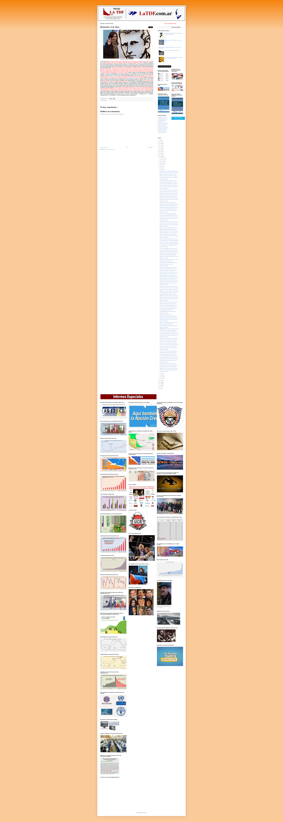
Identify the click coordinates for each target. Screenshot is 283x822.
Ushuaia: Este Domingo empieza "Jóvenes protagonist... (169, 325)
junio (161, 167)
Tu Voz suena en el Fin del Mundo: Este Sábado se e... (169, 215)
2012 (160, 385)
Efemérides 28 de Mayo (164, 201)
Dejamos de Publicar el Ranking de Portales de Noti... (169, 238)
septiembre (162, 162)
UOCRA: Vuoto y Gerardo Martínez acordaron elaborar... (169, 290)
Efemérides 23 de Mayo (164, 246)
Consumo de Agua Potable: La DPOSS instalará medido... (169, 243)
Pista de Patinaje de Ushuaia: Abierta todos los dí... (168, 275)
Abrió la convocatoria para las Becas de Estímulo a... (169, 343)
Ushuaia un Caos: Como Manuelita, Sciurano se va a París (173, 41)
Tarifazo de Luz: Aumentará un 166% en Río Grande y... (169, 286)
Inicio (128, 147)
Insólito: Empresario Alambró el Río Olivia (172, 50)
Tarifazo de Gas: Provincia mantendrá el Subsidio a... (169, 350)
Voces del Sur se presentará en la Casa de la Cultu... (168, 346)
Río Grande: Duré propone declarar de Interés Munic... (169, 230)
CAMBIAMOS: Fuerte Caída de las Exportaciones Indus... (169, 328)
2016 (160, 156)
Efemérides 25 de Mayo (164, 226)
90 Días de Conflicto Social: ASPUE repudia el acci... (169, 175)
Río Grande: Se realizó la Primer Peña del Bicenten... (169, 210)
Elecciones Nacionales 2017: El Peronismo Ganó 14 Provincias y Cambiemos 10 (173, 34)
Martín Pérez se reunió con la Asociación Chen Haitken (169, 224)
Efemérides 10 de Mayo (164, 371)
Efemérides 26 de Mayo (164, 219)
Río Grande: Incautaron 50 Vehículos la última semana (169, 235)
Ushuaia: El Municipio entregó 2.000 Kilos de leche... (169, 358)
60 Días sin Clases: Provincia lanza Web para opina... (169, 262)
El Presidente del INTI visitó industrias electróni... (168, 229)
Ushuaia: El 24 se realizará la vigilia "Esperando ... (168, 254)
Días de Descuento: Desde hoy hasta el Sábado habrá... (169, 281)
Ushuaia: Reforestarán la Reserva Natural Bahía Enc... (169, 316)
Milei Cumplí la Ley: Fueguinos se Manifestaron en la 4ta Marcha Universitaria (170, 48)
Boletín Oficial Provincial (163, 119)
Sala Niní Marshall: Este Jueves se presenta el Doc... (168, 366)
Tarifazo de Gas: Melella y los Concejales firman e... (168, 234)
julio (161, 166)
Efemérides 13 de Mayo (164, 336)
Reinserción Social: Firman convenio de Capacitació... (169, 193)
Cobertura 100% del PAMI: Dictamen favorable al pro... (169, 256)
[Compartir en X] (112, 98)
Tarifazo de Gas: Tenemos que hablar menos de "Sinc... (169, 289)
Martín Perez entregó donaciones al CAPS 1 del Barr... (169, 197)
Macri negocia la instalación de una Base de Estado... (169, 302)
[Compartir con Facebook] (114, 98)
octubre (161, 161)
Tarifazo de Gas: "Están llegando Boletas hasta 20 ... (168, 305)
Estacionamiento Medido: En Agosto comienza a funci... (169, 357)
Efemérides (104, 100)
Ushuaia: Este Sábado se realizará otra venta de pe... (168, 341)
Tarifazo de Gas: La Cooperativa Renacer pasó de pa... (169, 272)
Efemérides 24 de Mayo (164, 237)
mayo (161, 169)
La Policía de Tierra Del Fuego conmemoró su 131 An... (169, 333)
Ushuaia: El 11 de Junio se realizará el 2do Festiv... (168, 174)
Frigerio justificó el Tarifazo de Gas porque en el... (168, 270)
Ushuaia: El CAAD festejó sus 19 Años (166, 264)
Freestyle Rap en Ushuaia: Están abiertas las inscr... (168, 352)
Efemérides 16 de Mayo (164, 320)
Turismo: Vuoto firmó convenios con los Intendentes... (169, 185)
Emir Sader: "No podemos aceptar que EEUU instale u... (169, 204)
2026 (160, 140)
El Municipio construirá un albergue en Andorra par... (169, 295)
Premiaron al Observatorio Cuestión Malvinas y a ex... (169, 279)
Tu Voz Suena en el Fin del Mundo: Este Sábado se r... (169, 335)
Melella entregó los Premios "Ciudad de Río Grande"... (169, 368)
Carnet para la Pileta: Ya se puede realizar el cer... (168, 363)
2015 (160, 380)
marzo (161, 375)
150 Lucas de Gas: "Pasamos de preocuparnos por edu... (169, 287)
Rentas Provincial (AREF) (163, 124)
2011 (160, 387)
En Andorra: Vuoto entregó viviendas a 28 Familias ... (169, 242)
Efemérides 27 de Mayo (164, 212)
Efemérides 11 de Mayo (164, 361)
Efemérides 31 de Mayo (164, 178)
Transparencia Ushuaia (162, 132)
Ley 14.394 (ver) (112, 76)
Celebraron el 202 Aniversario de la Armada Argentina (169, 297)
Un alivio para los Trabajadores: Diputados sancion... (169, 267)
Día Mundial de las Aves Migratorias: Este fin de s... (168, 360)
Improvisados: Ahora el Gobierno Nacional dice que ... (169, 227)
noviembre (162, 159)
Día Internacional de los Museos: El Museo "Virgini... (169, 298)
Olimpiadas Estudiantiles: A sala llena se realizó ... (168, 294)
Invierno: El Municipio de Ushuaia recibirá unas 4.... (169, 245)
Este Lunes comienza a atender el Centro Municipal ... (169, 331)
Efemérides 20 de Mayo (164, 265)
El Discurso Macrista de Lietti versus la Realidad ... (168, 213)
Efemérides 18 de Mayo (164, 300)
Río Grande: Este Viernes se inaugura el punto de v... (169, 180)
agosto (161, 164)
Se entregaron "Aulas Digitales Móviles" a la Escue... (169, 355)
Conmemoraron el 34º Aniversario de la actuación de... (169, 223)
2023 (160, 145)
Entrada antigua (150, 147)
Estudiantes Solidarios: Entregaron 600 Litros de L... (169, 205)
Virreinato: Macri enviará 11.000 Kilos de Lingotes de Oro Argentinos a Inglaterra (173, 58)
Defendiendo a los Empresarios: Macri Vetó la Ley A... (169, 259)
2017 (160, 154)
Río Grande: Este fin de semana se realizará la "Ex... (168, 354)
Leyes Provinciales (162, 125)
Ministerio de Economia (163, 122)
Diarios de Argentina (178, 118)
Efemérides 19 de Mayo (164, 284)
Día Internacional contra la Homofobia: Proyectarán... (169, 317)
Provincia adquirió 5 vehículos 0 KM (166, 324)
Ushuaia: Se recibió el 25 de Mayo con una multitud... (169, 216)
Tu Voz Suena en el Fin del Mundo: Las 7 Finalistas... (169, 183)
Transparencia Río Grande (163, 128)
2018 (160, 153)
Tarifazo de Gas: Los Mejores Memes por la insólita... (169, 249)
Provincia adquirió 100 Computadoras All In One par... (169, 186)
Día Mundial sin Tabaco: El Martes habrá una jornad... (169, 194)
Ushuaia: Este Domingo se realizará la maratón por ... (169, 347)
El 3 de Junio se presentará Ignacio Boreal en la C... (168, 306)
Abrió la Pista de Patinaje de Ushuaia (166, 314)
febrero (161, 376)
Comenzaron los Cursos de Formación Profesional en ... (169, 344)
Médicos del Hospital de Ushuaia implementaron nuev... (169, 276)
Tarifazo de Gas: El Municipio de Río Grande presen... (169, 322)
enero (161, 378)
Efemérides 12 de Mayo (164, 349)
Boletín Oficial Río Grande (163, 126)
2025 (160, 141)
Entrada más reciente (104, 147)
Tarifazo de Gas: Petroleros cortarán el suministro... (168, 303)
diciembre (162, 158)
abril (161, 373)
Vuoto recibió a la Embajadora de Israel (166, 309)
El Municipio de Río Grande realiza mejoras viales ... (169, 283)
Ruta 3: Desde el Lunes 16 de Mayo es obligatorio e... (169, 365)
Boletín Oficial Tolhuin (162, 129)
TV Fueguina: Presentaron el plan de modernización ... (169, 292)
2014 (160, 382)
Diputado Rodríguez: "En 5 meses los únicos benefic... (169, 221)
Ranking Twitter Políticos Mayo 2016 (166, 261)
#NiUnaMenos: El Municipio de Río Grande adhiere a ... (169, 207)
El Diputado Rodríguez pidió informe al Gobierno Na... (169, 172)
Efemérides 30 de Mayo (164, 188)
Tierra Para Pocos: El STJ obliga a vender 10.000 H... (169, 338)
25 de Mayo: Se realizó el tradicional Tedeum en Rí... (169, 218)
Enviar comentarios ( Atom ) (110, 149)
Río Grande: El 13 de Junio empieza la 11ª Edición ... (169, 278)
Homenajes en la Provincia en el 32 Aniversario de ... (169, 319)
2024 (160, 143)
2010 (160, 388)
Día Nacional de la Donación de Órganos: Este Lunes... (169, 199)
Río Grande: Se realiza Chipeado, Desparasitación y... (169, 339)
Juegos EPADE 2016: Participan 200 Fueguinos (168, 311)
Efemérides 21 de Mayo (164, 257)
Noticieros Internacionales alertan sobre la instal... (168, 202)
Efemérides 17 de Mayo (164, 313)
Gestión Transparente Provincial (162, 121)
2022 (160, 146)
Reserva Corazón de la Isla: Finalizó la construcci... (168, 196)
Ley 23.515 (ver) (131, 77)
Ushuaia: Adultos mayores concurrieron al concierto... (169, 232)
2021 (160, 148)
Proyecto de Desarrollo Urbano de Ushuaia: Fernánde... (169, 189)
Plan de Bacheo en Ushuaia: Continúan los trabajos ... (169, 369)
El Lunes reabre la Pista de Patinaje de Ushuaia (168, 330)
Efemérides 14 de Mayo (164, 327)
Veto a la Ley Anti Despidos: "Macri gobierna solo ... (169, 248)
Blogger (145, 812)
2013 (160, 383)
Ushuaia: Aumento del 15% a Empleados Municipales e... (169, 240)
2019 (160, 151)
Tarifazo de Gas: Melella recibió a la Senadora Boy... (169, 191)
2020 (160, 150)
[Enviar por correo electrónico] (109, 98)
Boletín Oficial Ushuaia (163, 131)
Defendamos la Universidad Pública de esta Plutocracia (169, 253)
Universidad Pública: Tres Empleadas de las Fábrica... (169, 182)
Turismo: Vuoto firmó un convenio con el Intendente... (169, 177)
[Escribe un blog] (111, 98)
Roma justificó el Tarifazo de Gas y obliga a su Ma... (168, 251)
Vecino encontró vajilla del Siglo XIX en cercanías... (169, 208)
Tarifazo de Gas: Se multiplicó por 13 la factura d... (168, 268)
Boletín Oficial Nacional (163, 117)
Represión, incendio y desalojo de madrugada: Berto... (169, 171)
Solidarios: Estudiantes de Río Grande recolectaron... (169, 308)
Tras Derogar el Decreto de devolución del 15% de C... (169, 273)
